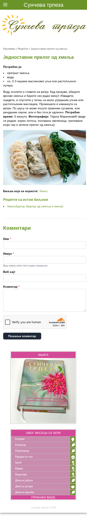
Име (7, 238)
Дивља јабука (24, 480)
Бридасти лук (24, 456)
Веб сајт (9, 271)
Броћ (18, 462)
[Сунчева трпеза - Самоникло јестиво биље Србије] (43, 24)
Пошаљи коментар (22, 336)
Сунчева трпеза (43, 5)
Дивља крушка (24, 492)
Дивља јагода (24, 486)
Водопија (21, 474)
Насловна (9, 48)
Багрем (19, 438)
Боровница (22, 450)
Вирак (19, 468)
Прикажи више (43, 497)
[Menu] (5, 5)
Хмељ (43, 191)
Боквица (20, 444)
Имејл (8, 253)
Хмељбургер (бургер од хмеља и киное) (35, 206)
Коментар (11, 286)
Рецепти (23, 48)
